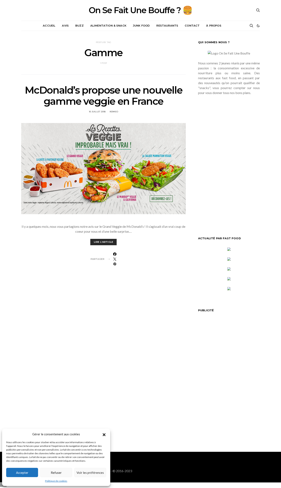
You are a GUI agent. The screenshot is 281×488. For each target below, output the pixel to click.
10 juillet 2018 (97, 111)
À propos (213, 25)
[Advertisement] (229, 162)
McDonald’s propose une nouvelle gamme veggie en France (103, 95)
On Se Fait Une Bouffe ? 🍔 (140, 10)
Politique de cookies (56, 480)
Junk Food (141, 25)
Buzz (79, 25)
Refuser (56, 472)
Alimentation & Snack (108, 25)
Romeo (114, 111)
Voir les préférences (90, 472)
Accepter (22, 472)
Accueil (49, 25)
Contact (192, 25)
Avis (65, 25)
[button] (104, 434)
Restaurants (167, 25)
